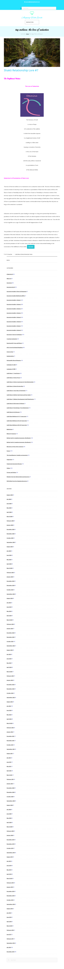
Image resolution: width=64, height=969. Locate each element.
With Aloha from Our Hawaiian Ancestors (17, 481)
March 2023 (9, 671)
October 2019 (10, 848)
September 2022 (11, 697)
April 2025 (9, 564)
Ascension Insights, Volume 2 (14, 304)
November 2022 (10, 689)
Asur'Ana (10, 254)
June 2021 (9, 762)
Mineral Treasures (11, 433)
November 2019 (10, 844)
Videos (8, 468)
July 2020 (9, 809)
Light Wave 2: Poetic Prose (13, 377)
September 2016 (11, 943)
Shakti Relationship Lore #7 (21, 70)
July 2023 (9, 654)
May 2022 (9, 714)
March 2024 (9, 620)
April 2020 (9, 822)
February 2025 (10, 572)
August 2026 (10, 495)
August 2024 (10, 598)
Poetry (31, 254)
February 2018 (10, 930)
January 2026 (10, 525)
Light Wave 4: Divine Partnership (22, 254)
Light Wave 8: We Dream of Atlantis (15, 403)
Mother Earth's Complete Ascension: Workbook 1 (19, 438)
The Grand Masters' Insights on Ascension (17, 455)
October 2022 (10, 693)
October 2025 (10, 538)
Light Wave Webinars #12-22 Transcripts (17, 420)
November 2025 (10, 533)
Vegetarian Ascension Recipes (14, 464)
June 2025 (9, 555)
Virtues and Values (11, 472)
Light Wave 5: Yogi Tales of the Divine (16, 390)
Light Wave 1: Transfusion (13, 373)
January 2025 (10, 576)
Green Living (10, 351)
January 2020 (10, 835)
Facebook (29, 4)
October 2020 (10, 796)
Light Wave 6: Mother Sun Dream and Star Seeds (19, 395)
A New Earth (10, 274)
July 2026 (9, 499)
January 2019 (10, 887)
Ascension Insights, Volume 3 (14, 308)
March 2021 (9, 775)
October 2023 (10, 641)
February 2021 (10, 779)
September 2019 (11, 852)
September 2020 (11, 801)
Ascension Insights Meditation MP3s (16, 295)
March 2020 (9, 826)
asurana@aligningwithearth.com (33, 1)
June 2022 (9, 710)
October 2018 (10, 900)
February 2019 (10, 882)
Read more (30, 246)
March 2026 (9, 516)
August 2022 (10, 701)
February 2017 (10, 938)
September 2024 (11, 594)
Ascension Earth (11, 287)
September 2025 (11, 542)
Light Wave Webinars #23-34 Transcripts (17, 425)
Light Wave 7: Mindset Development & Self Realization (20, 399)
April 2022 (9, 719)
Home (27, 34)
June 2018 (9, 917)
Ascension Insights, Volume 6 (14, 321)
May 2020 (9, 818)
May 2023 (9, 663)
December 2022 (10, 684)
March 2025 (9, 568)
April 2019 (9, 874)
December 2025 (10, 529)
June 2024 (9, 607)
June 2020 (9, 813)
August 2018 (10, 908)
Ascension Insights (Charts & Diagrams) (16, 291)
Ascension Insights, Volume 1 (14, 300)
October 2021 (10, 745)
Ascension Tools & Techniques (14, 334)
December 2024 (10, 581)
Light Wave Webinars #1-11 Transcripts (16, 416)
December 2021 (10, 736)
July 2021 (9, 757)
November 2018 (10, 895)
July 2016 (9, 947)
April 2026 (9, 512)
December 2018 (10, 891)
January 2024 (10, 628)
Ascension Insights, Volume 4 (14, 313)
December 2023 (10, 633)
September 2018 (11, 904)
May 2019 (9, 870)
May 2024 (9, 611)
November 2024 (10, 585)
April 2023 (9, 667)
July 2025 (9, 551)
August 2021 (10, 753)
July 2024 (9, 602)
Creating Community (12, 339)
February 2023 (10, 676)
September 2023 (11, 645)
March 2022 (9, 723)
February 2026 (10, 520)
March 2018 (9, 926)
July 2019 (9, 861)
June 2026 (9, 503)
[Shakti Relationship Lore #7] (32, 52)
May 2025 (9, 559)
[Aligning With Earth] (32, 15)
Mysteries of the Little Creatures (15, 446)
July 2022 (9, 706)
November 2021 (10, 740)
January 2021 (10, 783)
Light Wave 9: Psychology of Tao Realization (18, 408)
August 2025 (10, 546)
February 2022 (10, 727)
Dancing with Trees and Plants (14, 343)
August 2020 (10, 805)
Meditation (9, 429)
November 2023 (10, 637)
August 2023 (10, 650)
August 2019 (10, 857)
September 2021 (11, 749)
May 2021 (9, 766)
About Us (9, 278)
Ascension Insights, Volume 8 (14, 330)
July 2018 (9, 913)
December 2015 (10, 951)
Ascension (9, 283)
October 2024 (10, 589)
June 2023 (9, 658)
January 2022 (10, 732)
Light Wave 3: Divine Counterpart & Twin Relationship (20, 382)
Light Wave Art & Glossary (13, 412)
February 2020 (10, 831)
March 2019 (9, 878)
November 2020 (10, 792)
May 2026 (9, 508)
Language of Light (11, 364)
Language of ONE (11, 369)
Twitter (32, 4)
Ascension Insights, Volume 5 (14, 317)
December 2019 (10, 839)
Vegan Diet (9, 459)
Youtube (34, 4)
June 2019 (9, 865)
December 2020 (10, 788)
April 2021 (9, 770)
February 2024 (10, 624)
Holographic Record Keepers (14, 360)
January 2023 (10, 680)
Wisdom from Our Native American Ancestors (18, 476)
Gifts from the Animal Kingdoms (15, 347)
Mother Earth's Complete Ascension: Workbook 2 (19, 442)
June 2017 (9, 934)
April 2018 (9, 921)
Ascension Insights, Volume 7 (14, 326)
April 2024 (9, 615)
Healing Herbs (10, 356)
